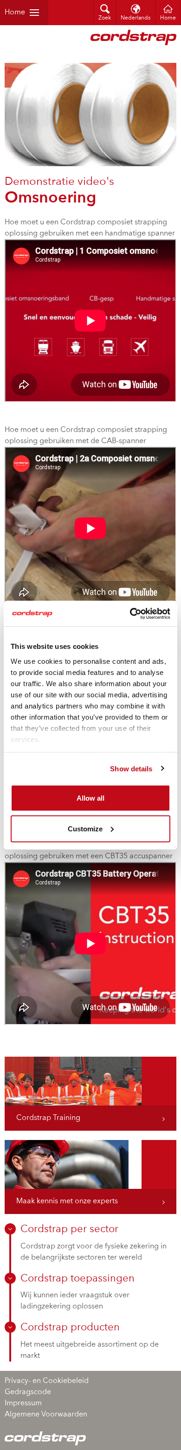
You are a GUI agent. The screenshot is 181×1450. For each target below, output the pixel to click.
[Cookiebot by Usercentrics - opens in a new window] (130, 613)
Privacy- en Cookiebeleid (47, 1381)
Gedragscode (28, 1392)
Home (15, 12)
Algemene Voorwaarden (46, 1414)
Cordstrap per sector (69, 1229)
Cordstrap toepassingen (77, 1279)
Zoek (104, 18)
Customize (85, 828)
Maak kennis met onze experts (67, 1201)
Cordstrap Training (48, 1118)
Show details (131, 768)
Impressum (23, 1403)
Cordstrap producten (70, 1327)
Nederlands (135, 18)
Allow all (90, 798)
